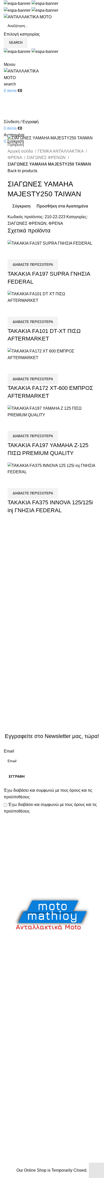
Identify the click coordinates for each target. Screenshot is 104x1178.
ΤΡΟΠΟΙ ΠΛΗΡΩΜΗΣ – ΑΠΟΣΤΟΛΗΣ (38, 1098)
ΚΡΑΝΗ (11, 986)
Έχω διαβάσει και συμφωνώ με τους (48, 793)
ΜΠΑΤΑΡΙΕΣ (15, 1006)
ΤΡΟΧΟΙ (11, 1034)
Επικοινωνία (52, 879)
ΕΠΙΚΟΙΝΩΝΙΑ (17, 1108)
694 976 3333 (16, 1151)
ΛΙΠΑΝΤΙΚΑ (14, 996)
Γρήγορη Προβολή (27, 253)
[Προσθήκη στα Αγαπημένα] (41, 253)
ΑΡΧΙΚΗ (11, 1079)
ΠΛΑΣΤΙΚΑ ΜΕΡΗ (20, 1015)
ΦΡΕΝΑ (15, 157)
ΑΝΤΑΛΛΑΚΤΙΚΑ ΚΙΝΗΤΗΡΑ (30, 949)
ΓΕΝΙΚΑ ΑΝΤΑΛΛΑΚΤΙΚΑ (61, 151)
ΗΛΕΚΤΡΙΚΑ (15, 977)
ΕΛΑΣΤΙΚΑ (14, 967)
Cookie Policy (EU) (21, 1117)
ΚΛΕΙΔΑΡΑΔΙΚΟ (19, 1053)
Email (9, 751)
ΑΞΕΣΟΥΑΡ (14, 958)
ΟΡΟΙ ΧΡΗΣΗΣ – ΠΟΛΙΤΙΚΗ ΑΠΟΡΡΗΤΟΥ (42, 1089)
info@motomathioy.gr (24, 1159)
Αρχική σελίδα (21, 151)
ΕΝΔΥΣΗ (12, 1025)
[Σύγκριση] (14, 253)
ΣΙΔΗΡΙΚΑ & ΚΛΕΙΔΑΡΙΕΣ (27, 1063)
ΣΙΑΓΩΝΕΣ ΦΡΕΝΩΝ (47, 157)
